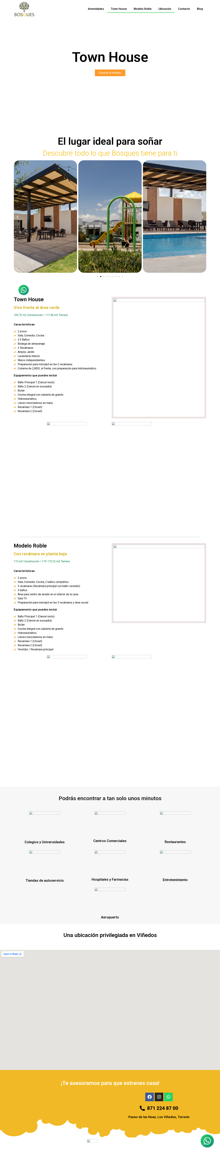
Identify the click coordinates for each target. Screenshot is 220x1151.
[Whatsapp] (168, 1097)
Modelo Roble (143, 8)
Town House (119, 8)
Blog (200, 8)
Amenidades (96, 8)
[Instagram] (159, 1097)
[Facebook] (149, 1097)
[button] (17, 217)
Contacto (184, 8)
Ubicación (164, 8)
